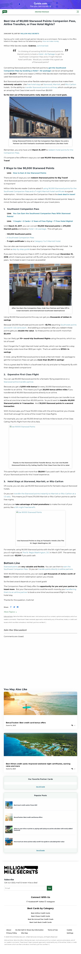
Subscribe (9, 879)
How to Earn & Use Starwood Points (29, 173)
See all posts (40, 850)
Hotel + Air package (37, 229)
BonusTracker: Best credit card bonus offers (26, 723)
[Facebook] (11, 607)
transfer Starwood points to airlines (41, 87)
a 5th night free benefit (24, 507)
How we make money (51, 41)
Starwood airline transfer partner (18, 382)
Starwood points (11, 567)
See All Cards (40, 787)
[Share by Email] (17, 607)
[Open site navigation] (78, 12)
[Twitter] (14, 607)
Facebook (32, 902)
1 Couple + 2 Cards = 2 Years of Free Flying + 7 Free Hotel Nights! (43, 221)
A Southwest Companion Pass (20, 238)
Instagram (51, 902)
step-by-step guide (21, 249)
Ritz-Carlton (70, 84)
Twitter (41, 902)
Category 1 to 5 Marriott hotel (47, 241)
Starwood (47, 84)
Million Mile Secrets (30, 34)
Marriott (56, 84)
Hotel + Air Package (46, 54)
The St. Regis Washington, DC (35, 552)
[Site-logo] (4, 11)
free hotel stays (34, 84)
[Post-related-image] (40, 703)
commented (42, 46)
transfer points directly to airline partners (55, 569)
